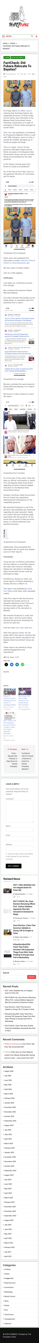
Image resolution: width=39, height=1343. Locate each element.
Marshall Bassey (11, 74)
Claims (6, 57)
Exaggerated (8, 1278)
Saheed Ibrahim (20, 894)
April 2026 (8, 1089)
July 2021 (7, 1252)
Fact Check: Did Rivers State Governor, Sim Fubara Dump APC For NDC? (24, 700)
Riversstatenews (19, 263)
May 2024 (7, 1189)
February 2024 (9, 1202)
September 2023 (10, 1216)
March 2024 (8, 1198)
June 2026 (8, 1080)
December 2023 (10, 1207)
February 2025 (9, 1148)
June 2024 (8, 1184)
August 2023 (8, 1220)
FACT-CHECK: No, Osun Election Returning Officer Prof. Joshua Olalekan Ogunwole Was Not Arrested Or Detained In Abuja (20, 1000)
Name (8, 826)
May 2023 (7, 1234)
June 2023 (8, 1229)
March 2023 (8, 1243)
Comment (10, 799)
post (9, 147)
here (17, 628)
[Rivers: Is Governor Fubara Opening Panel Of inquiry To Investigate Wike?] (9, 691)
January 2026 (9, 1103)
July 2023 (7, 1225)
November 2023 (10, 1211)
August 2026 (8, 1071)
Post (6, 1310)
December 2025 (10, 1107)
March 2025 (8, 1144)
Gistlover (24, 260)
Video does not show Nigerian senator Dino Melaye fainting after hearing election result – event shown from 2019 (19, 1055)
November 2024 (10, 1162)
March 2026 (8, 1094)
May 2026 (7, 1085)
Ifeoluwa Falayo (20, 961)
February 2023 (9, 1247)
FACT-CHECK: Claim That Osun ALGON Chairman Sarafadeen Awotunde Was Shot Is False (20, 1028)
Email (8, 835)
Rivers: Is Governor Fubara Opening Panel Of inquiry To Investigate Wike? (9, 700)
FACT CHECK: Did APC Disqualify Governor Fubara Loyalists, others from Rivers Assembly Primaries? (9, 727)
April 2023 (8, 1238)
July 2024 (7, 1180)
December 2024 (10, 1157)
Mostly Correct (9, 1296)
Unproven (7, 1324)
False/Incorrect (17, 57)
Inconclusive (9, 1287)
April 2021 (8, 1256)
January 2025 (9, 1152)
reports (29, 111)
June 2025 (8, 1134)
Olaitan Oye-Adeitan (21, 937)
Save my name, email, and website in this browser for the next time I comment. (19, 856)
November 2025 (10, 1112)
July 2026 (7, 1076)
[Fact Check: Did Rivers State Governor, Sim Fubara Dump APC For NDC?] (24, 691)
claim (9, 132)
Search (6, 973)
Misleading (8, 1292)
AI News (7, 1269)
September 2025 (10, 1121)
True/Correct (9, 1315)
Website (9, 844)
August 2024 (8, 1175)
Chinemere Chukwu (21, 918)
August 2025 (8, 1125)
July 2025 (7, 1130)
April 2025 (8, 1139)
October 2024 (9, 1166)
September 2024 (10, 1171)
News (6, 1301)
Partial (6, 1305)
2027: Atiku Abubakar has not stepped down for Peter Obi (24, 887)
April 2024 (8, 1193)
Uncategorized (9, 1319)
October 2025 (9, 1116)
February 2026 (9, 1098)
